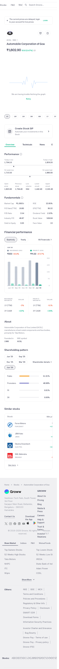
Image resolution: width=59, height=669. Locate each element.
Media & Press (41, 510)
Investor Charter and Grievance (37, 628)
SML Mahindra (21, 454)
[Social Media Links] (6, 523)
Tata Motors (10, 559)
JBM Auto (19, 433)
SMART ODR (29, 612)
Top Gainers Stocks (13, 549)
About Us (41, 496)
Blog (39, 504)
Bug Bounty (30, 632)
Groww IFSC (28, 646)
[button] (20, 154)
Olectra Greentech (22, 444)
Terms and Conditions (33, 594)
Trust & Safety (40, 528)
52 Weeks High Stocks (15, 554)
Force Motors (20, 423)
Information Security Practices (37, 621)
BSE (32, 589)
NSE (25, 589)
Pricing (40, 500)
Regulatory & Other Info (34, 603)
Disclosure (45, 608)
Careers (40, 515)
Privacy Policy (29, 608)
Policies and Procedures (34, 598)
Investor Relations (41, 535)
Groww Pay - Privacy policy (36, 642)
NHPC (7, 563)
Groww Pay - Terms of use (35, 637)
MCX (40, 589)
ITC (6, 568)
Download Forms (31, 617)
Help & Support (40, 521)
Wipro (7, 573)
